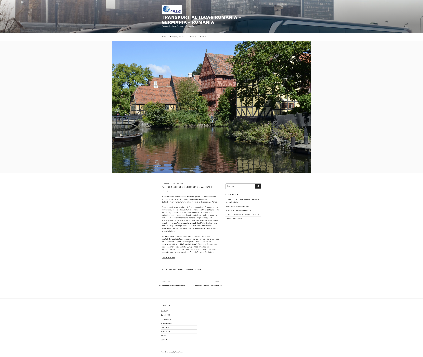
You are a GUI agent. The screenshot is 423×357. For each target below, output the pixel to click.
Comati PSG (165, 315)
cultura (168, 269)
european (189, 269)
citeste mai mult (168, 257)
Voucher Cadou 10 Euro (233, 218)
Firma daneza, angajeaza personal (237, 206)
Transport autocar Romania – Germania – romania (201, 20)
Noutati (163, 336)
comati (183, 183)
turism (198, 269)
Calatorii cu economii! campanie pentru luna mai (242, 214)
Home (163, 37)
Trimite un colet (166, 323)
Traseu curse (165, 331)
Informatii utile (166, 319)
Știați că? (164, 311)
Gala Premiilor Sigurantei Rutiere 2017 (238, 210)
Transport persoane (177, 37)
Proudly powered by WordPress (172, 352)
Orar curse (165, 327)
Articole (193, 37)
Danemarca (178, 269)
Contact (203, 37)
